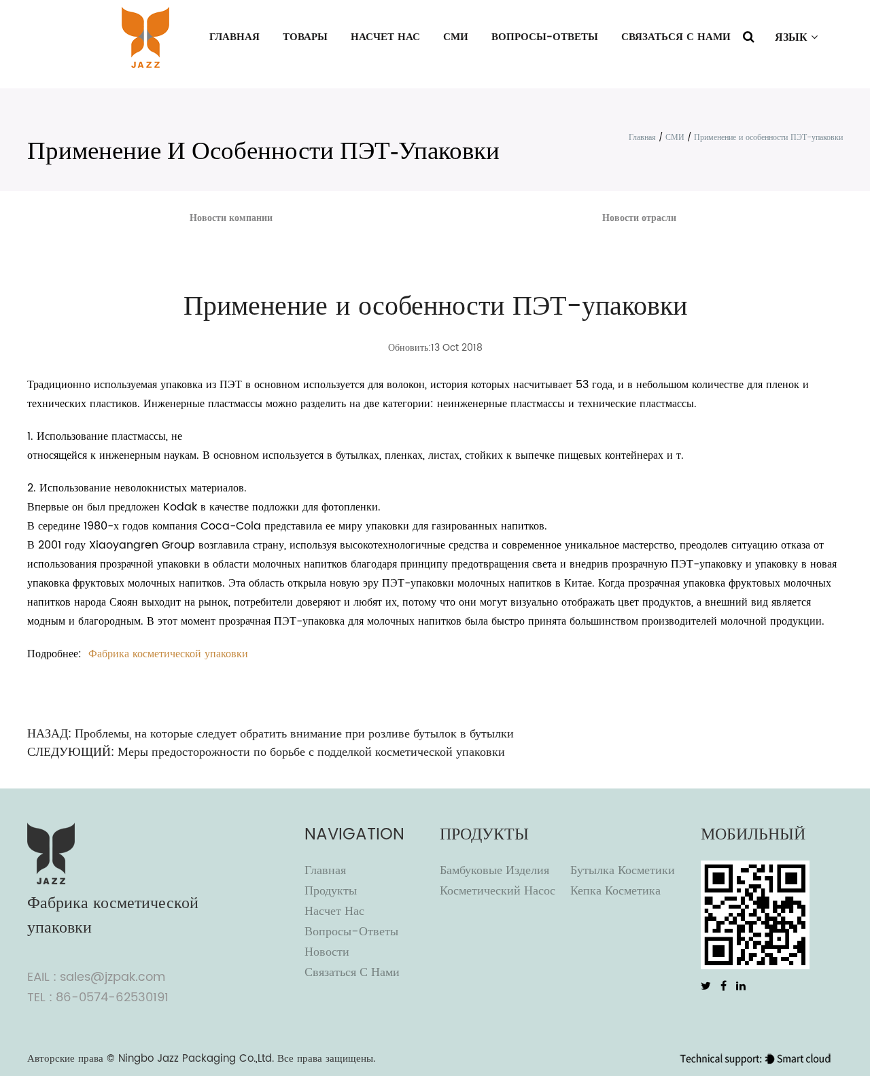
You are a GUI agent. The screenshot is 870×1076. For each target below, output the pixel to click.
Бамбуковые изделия (494, 870)
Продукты (330, 891)
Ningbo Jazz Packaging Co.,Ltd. (196, 1058)
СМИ (455, 37)
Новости (326, 952)
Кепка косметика (615, 891)
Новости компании (231, 218)
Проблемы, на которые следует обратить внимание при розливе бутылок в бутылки (294, 734)
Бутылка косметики (622, 870)
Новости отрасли (639, 218)
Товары (305, 37)
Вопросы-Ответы (544, 37)
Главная (234, 37)
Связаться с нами (676, 37)
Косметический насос (497, 891)
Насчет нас (385, 37)
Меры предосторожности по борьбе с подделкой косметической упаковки (311, 752)
